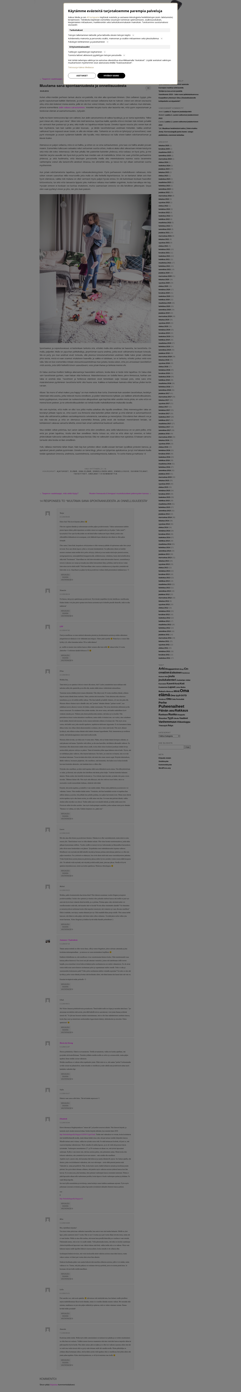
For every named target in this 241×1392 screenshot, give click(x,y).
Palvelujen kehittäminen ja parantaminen (86, 41)
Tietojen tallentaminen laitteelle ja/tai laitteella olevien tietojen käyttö (99, 35)
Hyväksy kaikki (111, 75)
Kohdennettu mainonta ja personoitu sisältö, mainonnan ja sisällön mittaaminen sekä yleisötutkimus (113, 38)
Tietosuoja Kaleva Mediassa (81, 67)
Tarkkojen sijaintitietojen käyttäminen (85, 52)
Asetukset (82, 75)
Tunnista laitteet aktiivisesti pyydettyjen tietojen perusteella (94, 55)
